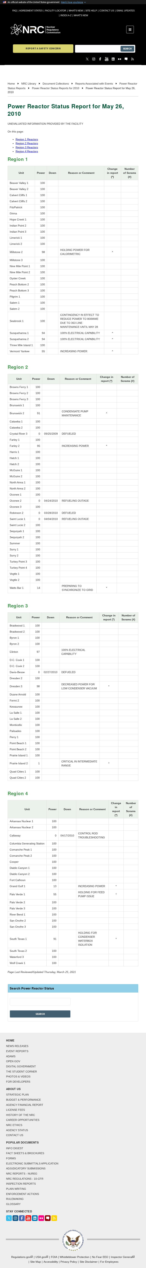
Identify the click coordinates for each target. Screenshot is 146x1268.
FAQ (14, 10)
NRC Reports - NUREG (21, 1173)
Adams (10, 1056)
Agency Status (17, 1130)
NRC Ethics (14, 1125)
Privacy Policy (68, 1261)
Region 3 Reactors (27, 147)
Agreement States (31, 10)
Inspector (122, 1256)
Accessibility (51, 1261)
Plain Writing (16, 1188)
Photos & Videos (18, 1076)
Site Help (91, 10)
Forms (11, 1158)
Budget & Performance (23, 1099)
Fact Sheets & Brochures (25, 1153)
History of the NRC (20, 1114)
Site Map (35, 1261)
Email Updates (126, 10)
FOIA (54, 1256)
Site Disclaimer (89, 1261)
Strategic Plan (17, 1094)
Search (127, 48)
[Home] (68, 29)
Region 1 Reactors (27, 139)
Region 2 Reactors (27, 143)
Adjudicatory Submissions (25, 1168)
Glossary (13, 1204)
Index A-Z (65, 15)
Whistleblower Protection (74, 1256)
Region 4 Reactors (27, 151)
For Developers (18, 1081)
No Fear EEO (100, 1256)
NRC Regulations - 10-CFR (24, 1178)
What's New (76, 10)
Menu (131, 29)
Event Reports (17, 1051)
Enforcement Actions (22, 1193)
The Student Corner (21, 1071)
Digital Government (21, 1066)
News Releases (17, 1046)
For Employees (109, 1261)
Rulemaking (15, 1198)
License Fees (15, 1109)
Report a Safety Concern (43, 48)
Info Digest (14, 1148)
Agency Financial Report (24, 1104)
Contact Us (106, 10)
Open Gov (13, 1061)
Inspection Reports (21, 1183)
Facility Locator (55, 10)
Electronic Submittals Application (32, 1163)
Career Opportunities (22, 1119)
